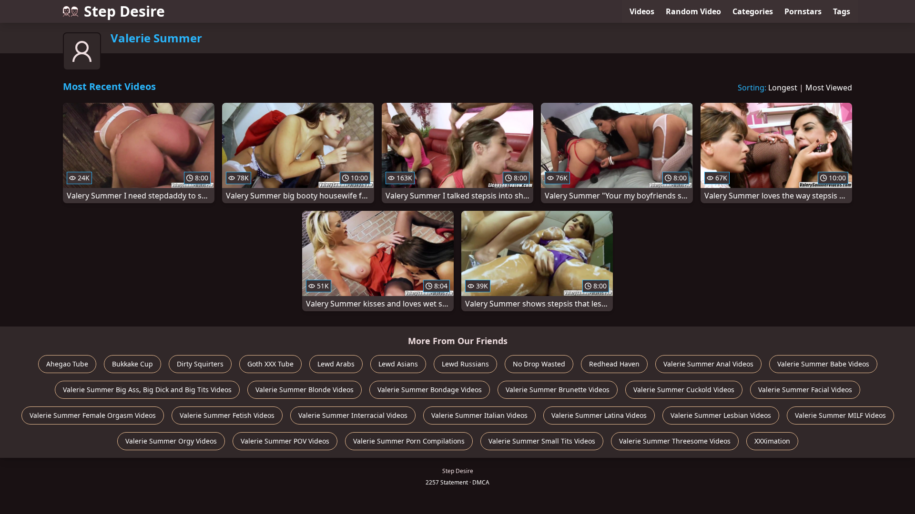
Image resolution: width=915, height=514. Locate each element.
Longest (782, 87)
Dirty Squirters (200, 363)
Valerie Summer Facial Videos (805, 389)
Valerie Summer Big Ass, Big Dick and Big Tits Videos (147, 389)
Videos (642, 11)
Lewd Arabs (336, 363)
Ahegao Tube (67, 363)
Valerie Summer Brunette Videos (558, 389)
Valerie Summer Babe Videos (823, 363)
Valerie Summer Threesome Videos (675, 440)
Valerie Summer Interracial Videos (352, 415)
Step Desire (124, 11)
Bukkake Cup (132, 363)
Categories (752, 11)
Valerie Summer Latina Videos (599, 415)
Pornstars (803, 11)
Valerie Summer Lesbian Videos (721, 415)
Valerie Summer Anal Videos (708, 363)
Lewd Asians (398, 363)
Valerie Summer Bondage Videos (429, 389)
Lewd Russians (465, 363)
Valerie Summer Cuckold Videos (683, 389)
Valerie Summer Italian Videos (479, 415)
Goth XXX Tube (270, 363)
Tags (841, 11)
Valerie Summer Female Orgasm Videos (93, 415)
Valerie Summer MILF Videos (840, 415)
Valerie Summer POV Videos (285, 440)
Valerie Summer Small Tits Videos (541, 440)
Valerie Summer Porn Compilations (409, 440)
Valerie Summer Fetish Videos (227, 415)
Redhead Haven (614, 363)
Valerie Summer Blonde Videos (304, 389)
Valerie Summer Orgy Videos (171, 440)
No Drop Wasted (539, 363)
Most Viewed (828, 87)
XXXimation (772, 440)
